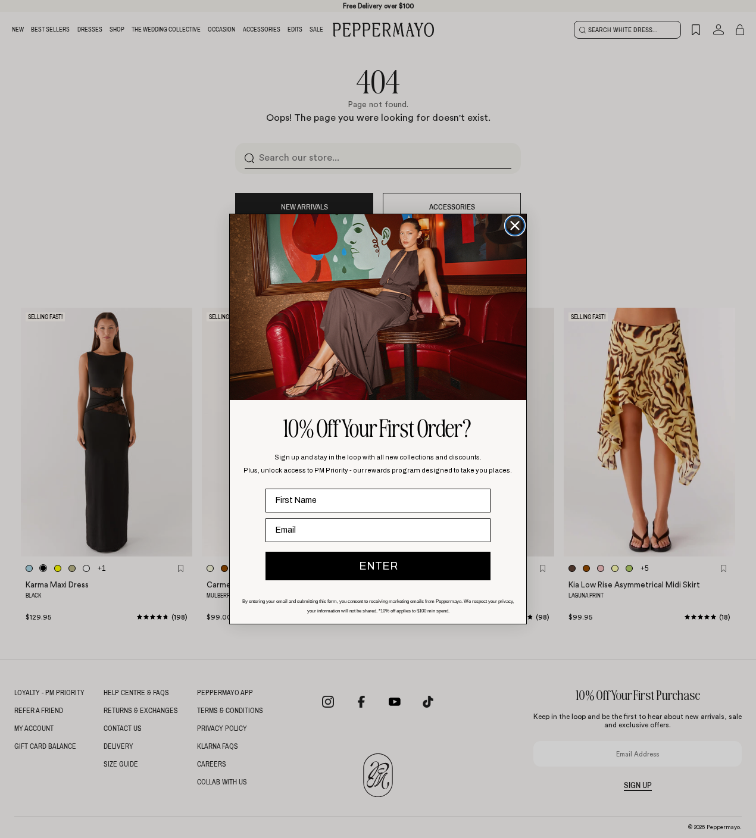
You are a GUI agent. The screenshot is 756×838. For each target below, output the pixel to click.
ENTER (378, 566)
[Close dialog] (514, 225)
